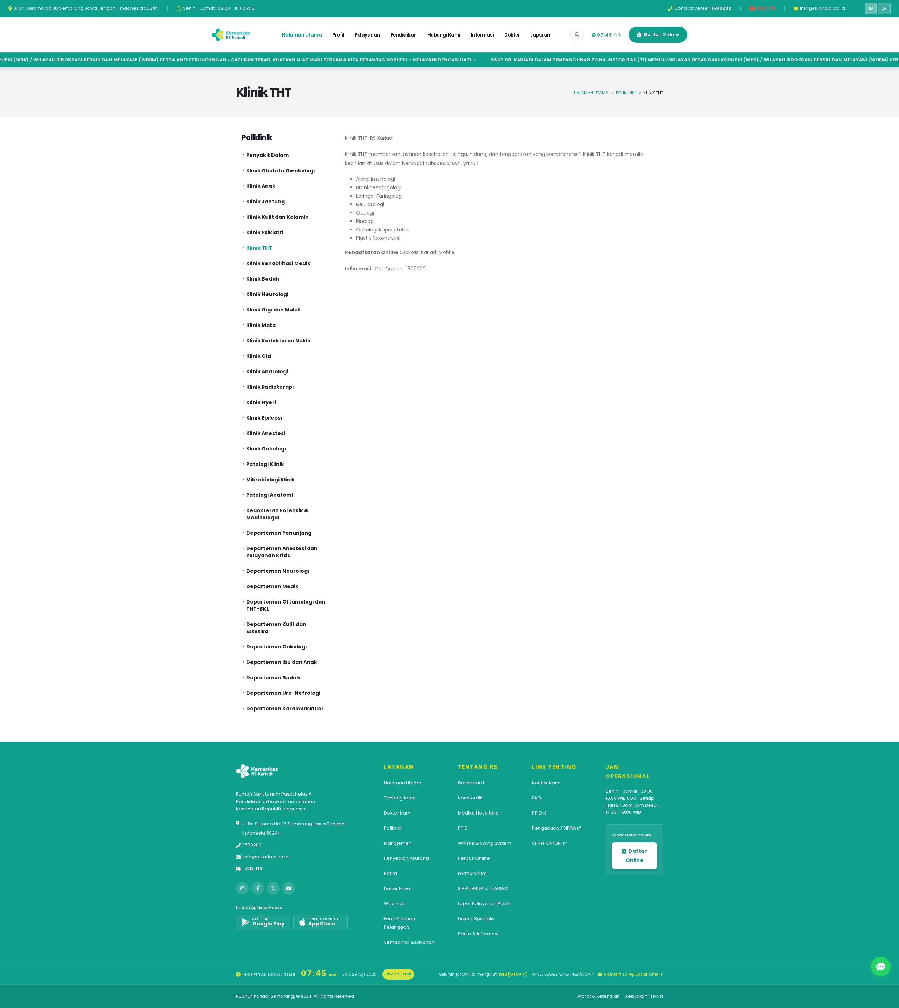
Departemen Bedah (273, 677)
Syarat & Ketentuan (598, 996)
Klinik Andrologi (267, 371)
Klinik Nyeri (261, 402)
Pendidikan (404, 35)
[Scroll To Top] (886, 1000)
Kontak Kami (546, 782)
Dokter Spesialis (476, 918)
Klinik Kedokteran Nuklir (278, 340)
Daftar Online (661, 34)
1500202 (252, 845)
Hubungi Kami (443, 35)
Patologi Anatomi (269, 495)
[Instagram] (242, 888)
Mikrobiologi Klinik (270, 479)
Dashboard (471, 782)
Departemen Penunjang (278, 532)
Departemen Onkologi (276, 646)
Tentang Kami (399, 798)
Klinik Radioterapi (270, 386)
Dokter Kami (398, 813)
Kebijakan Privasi (644, 996)
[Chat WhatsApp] (881, 966)
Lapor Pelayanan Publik (484, 903)
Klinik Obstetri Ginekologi (280, 170)
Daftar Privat (398, 888)
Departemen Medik (272, 586)
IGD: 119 (253, 868)
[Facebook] (257, 888)
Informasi (482, 35)
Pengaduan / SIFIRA (554, 828)
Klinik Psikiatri (264, 232)
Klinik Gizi (258, 356)
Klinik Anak (260, 186)
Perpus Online (474, 858)
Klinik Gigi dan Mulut (273, 309)
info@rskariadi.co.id (266, 857)
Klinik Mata (261, 325)
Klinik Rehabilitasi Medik (278, 263)
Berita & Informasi (478, 933)
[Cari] (577, 34)
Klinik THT (259, 247)
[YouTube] (288, 888)
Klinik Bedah (262, 278)
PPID (463, 828)
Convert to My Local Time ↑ (633, 974)
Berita (390, 873)
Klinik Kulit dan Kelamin (277, 216)
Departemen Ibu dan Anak (281, 662)
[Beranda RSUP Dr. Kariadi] (231, 34)
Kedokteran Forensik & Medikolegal (277, 514)
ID (871, 8)
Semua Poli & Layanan (409, 942)
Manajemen (398, 843)
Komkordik (470, 798)
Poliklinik (626, 92)
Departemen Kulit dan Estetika (276, 628)
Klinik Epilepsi (264, 417)
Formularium (472, 873)
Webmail (394, 903)
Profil (338, 35)
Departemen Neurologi (277, 570)
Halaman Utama (302, 35)
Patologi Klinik (265, 464)
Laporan (540, 35)
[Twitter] (273, 888)
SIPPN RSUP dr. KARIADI (483, 888)
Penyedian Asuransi (406, 858)
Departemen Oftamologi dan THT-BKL (285, 605)
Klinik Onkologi (266, 448)
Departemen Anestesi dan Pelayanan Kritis (281, 552)
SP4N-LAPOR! (547, 843)
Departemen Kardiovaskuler (285, 708)
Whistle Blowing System (484, 843)
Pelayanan (367, 35)
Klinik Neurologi (267, 294)
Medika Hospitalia (478, 813)
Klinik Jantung (265, 201)
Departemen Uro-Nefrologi (283, 693)
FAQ (536, 798)
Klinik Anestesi (265, 433)
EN (884, 8)
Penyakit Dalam (267, 155)
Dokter (512, 35)
